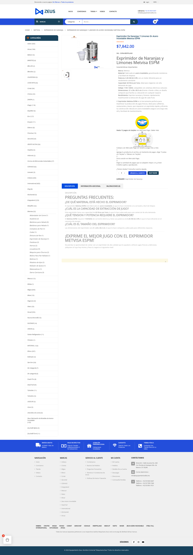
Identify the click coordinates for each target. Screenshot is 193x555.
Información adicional (91, 186)
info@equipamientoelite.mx (147, 13)
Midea (29, 284)
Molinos (33, 259)
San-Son (30, 362)
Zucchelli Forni (32, 434)
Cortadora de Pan (36, 229)
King (28, 189)
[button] (66, 75)
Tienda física (149, 443)
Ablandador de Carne (38, 215)
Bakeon (29, 55)
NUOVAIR (30, 323)
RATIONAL (30, 346)
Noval (29, 312)
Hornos (32, 246)
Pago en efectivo (73, 443)
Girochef (30, 139)
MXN (154, 2)
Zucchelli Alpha (32, 428)
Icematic (30, 172)
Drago (29, 105)
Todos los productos (67, 2)
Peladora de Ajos (36, 262)
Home (27, 30)
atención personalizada (98, 443)
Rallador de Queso (36, 266)
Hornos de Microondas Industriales (39, 161)
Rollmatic (30, 357)
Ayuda (144, 169)
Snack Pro (30, 379)
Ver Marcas (56, 2)
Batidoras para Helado (38, 222)
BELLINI (30, 66)
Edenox (29, 128)
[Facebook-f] (134, 542)
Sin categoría (31, 374)
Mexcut (29, 279)
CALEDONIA (31, 77)
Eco (28, 116)
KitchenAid (31, 195)
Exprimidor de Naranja (53, 30)
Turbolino (30, 396)
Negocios (30, 301)
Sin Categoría (31, 368)
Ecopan (29, 122)
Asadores (33, 219)
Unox (29, 407)
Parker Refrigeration (34, 334)
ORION (29, 329)
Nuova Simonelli (32, 318)
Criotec (29, 94)
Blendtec (30, 72)
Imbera (29, 178)
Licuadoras (34, 249)
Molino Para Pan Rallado (39, 256)
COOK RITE (31, 83)
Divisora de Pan (35, 235)
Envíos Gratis (47, 443)
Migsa (29, 290)
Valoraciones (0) (113, 186)
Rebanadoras (35, 269)
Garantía (122, 443)
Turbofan (30, 390)
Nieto (29, 306)
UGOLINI (30, 402)
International (31, 183)
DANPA (29, 100)
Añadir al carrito (137, 173)
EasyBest (30, 111)
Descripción (70, 186)
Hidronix (30, 155)
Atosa (29, 49)
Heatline (30, 150)
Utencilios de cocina (33, 413)
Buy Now (153, 173)
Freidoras (33, 242)
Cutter (32, 232)
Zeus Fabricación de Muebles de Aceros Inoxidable (40, 419)
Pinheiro (30, 340)
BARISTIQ (30, 60)
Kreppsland (31, 200)
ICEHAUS (30, 167)
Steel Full (30, 385)
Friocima (30, 133)
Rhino (29, 351)
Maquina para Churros (38, 252)
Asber (29, 44)
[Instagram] (138, 542)
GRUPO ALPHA (32, 144)
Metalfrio (30, 206)
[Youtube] (143, 542)
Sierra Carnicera (36, 272)
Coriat (29, 88)
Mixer (29, 295)
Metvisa (37, 30)
